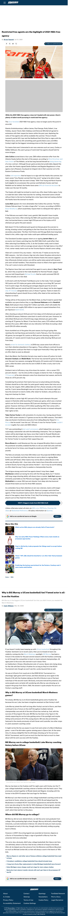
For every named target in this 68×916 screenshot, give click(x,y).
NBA (12, 577)
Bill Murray (47, 654)
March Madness (30, 654)
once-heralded (13, 122)
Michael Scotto (30, 274)
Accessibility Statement (12, 903)
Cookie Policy (43, 900)
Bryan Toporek (9, 39)
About (5, 893)
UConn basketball (42, 649)
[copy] (16, 43)
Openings (42, 893)
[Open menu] (5, 3)
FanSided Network (58, 893)
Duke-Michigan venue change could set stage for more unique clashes (30, 867)
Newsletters (43, 897)
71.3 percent (9, 375)
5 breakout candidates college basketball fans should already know (29, 861)
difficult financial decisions (48, 185)
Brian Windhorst (11, 209)
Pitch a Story (56, 897)
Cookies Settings (30, 903)
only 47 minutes (11, 291)
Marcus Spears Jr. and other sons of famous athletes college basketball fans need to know (34, 857)
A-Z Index (6, 897)
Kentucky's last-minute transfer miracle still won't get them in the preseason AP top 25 (33, 871)
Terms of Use (28, 900)
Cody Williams (8, 606)
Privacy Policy (8, 900)
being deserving (55, 161)
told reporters (16, 175)
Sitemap (27, 897)
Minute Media (11, 908)
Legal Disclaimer (57, 900)
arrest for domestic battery (20, 345)
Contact (26, 893)
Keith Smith (19, 310)
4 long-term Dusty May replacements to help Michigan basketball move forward (34, 864)
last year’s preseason (30, 429)
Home (7, 577)
